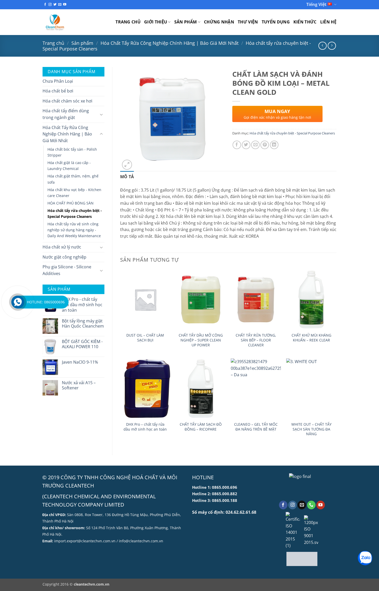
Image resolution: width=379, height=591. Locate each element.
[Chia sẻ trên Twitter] (246, 145)
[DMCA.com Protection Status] (301, 559)
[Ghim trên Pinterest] (264, 145)
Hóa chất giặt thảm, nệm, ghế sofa (72, 179)
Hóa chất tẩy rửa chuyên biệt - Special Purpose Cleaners (74, 213)
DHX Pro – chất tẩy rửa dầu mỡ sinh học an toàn (145, 427)
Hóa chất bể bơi (58, 91)
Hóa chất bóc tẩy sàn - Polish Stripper (72, 152)
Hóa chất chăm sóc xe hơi (67, 101)
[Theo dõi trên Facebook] (45, 4)
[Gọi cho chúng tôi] (311, 505)
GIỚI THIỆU (155, 22)
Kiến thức (305, 22)
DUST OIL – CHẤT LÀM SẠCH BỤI (145, 337)
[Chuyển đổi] (101, 114)
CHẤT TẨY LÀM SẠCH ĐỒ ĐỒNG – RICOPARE (201, 427)
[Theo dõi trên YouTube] (64, 4)
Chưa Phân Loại (58, 81)
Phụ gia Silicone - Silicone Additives (67, 270)
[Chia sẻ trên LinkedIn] (274, 145)
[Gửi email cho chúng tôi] (59, 4)
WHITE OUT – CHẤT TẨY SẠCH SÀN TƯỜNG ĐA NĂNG (311, 429)
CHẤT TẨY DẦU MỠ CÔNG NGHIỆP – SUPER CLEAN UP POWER (201, 340)
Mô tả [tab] (127, 176)
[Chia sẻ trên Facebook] (237, 145)
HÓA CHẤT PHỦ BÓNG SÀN (70, 203)
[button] (127, 165)
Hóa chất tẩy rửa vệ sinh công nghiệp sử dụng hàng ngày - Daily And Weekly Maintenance (74, 229)
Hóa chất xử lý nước (62, 247)
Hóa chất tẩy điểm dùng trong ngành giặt (66, 114)
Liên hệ (328, 22)
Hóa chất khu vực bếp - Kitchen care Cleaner (74, 192)
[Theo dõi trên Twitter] (54, 4)
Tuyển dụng (276, 22)
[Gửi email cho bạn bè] (255, 145)
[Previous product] (332, 46)
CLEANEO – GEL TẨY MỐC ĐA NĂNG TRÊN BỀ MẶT (256, 427)
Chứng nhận (219, 22)
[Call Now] (17, 302)
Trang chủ (128, 22)
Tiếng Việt (316, 4)
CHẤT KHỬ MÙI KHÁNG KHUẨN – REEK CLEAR (311, 337)
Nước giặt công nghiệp (64, 257)
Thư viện (248, 22)
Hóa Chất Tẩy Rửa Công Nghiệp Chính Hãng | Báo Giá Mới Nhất (169, 43)
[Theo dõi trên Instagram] (50, 4)
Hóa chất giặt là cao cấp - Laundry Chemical (69, 165)
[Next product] (322, 46)
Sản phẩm (185, 22)
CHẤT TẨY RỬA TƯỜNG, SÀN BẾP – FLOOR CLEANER (256, 340)
